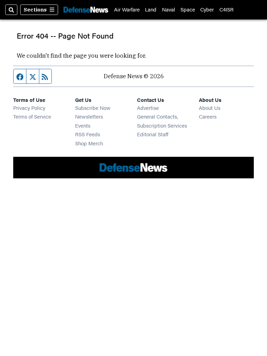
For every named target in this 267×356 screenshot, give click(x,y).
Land (150, 9)
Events (82, 125)
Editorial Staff (152, 134)
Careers (208, 116)
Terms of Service (32, 116)
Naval (168, 9)
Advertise (148, 107)
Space (187, 9)
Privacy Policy (29, 107)
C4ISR (226, 9)
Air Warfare (127, 9)
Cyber (207, 9)
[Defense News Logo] (86, 9)
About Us (209, 107)
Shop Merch (89, 143)
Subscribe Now (93, 107)
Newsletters (89, 116)
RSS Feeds (87, 134)
